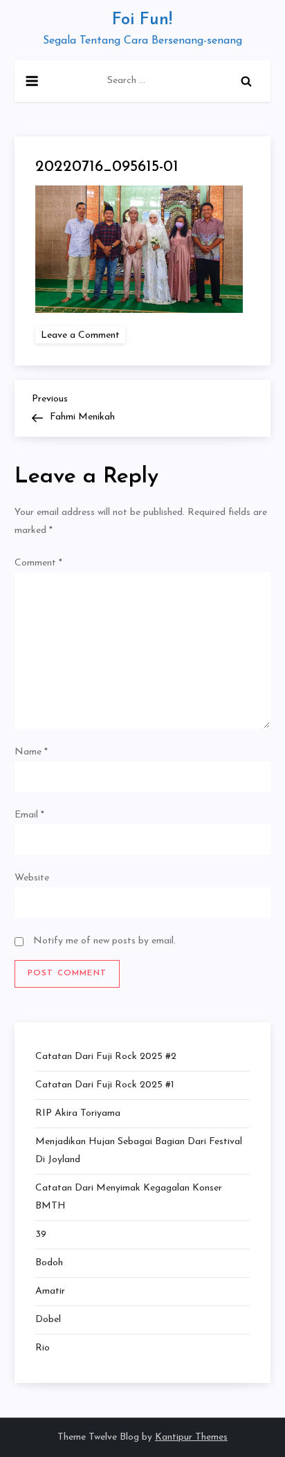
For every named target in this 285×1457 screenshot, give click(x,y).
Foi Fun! (142, 20)
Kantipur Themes (191, 1437)
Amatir (50, 1291)
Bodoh (49, 1263)
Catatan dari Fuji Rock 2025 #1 (104, 1085)
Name (31, 752)
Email (29, 815)
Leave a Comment (83, 334)
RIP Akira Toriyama (77, 1113)
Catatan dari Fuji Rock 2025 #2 (105, 1056)
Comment (38, 563)
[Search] (246, 81)
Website (32, 878)
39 (40, 1234)
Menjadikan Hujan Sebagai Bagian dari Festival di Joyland (138, 1151)
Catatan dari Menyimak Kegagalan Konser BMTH (128, 1197)
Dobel (48, 1319)
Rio (42, 1348)
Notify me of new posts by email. (104, 941)
